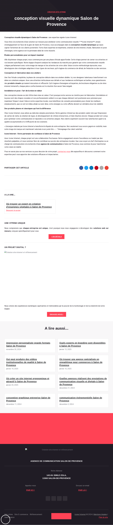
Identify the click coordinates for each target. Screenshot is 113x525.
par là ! (82, 490)
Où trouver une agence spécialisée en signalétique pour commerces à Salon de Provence (80, 362)
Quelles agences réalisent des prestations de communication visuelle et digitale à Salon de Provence (83, 381)
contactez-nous (64, 151)
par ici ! (30, 490)
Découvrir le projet (13, 210)
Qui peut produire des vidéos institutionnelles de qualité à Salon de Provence (26, 362)
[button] (81, 168)
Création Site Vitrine (56, 12)
